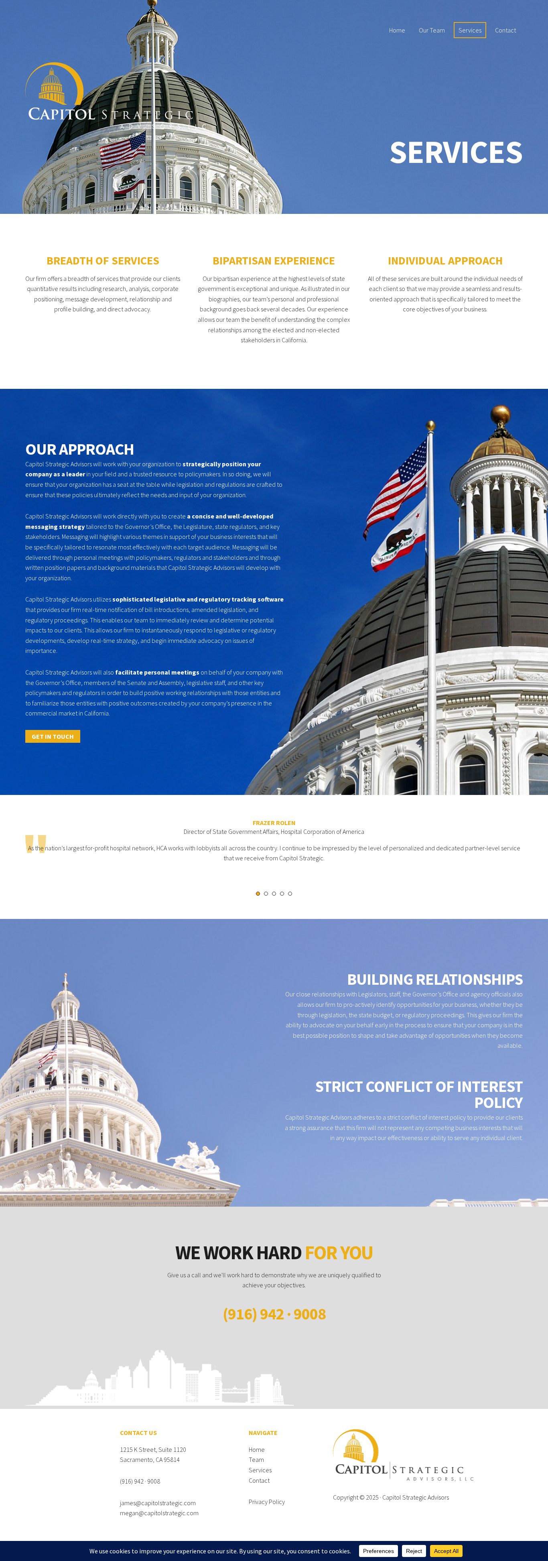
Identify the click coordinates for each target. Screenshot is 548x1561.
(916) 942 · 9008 (140, 1481)
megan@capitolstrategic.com (159, 1513)
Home (257, 1449)
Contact (259, 1480)
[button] (52, 736)
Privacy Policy (267, 1502)
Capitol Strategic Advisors (415, 1497)
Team (256, 1459)
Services (260, 1470)
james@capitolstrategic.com (158, 1503)
